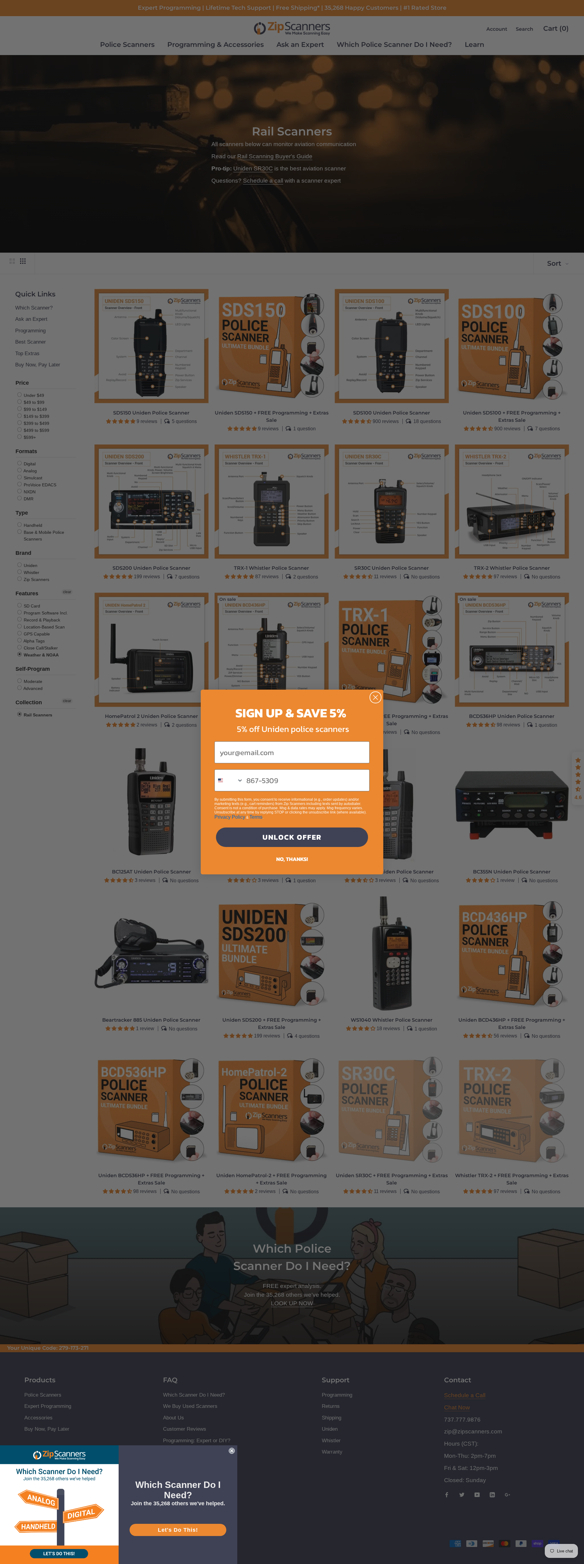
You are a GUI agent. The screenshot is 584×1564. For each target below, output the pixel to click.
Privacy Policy (229, 817)
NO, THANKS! (292, 859)
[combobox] (229, 780)
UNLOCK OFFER (292, 837)
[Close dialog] (375, 697)
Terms (255, 817)
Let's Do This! (178, 1530)
